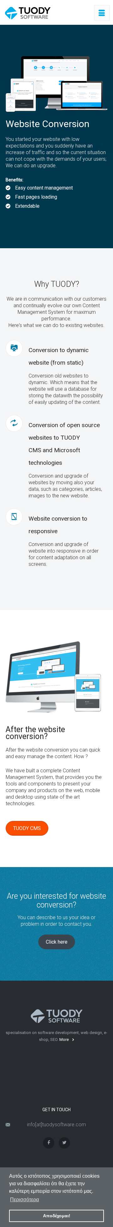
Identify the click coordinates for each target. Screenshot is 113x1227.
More (64, 1039)
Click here (56, 942)
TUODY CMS (27, 828)
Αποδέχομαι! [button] (56, 1215)
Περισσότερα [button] (24, 1199)
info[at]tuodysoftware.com (56, 1125)
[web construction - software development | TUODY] (27, 12)
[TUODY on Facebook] (48, 1143)
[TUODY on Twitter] (64, 1143)
